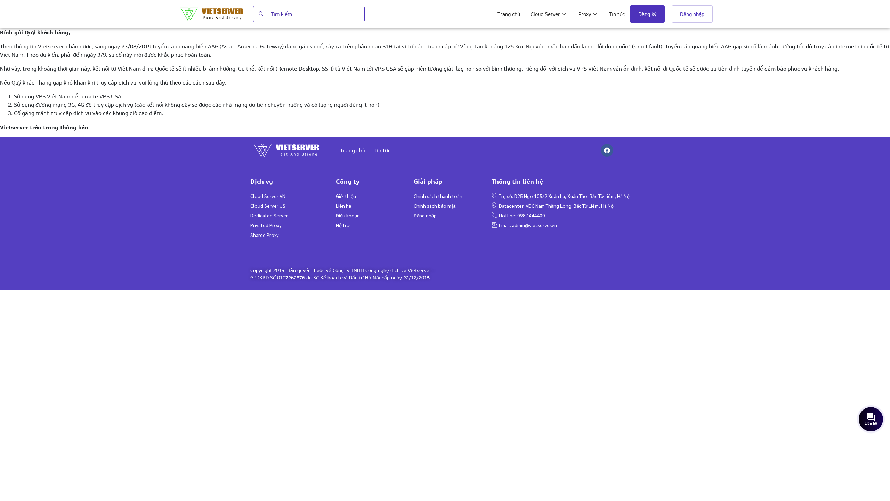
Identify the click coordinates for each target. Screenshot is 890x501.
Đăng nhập (692, 13)
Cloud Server (545, 13)
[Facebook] (607, 150)
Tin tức (617, 13)
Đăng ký (647, 13)
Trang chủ (508, 13)
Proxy (584, 13)
